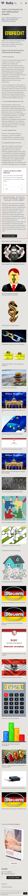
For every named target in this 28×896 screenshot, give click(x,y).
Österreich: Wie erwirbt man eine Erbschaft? (11, 677)
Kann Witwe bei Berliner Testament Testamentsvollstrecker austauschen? (10, 294)
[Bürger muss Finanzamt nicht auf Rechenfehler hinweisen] (14, 614)
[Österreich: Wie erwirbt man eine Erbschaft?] (14, 667)
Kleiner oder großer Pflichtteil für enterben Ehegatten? (14, 522)
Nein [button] (14, 189)
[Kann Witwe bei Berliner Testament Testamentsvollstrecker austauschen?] (14, 280)
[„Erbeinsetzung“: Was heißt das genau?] (14, 311)
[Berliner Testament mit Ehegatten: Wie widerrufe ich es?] (14, 400)
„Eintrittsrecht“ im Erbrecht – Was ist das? (11, 545)
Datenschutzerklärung (4, 894)
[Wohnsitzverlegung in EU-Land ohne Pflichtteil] (14, 424)
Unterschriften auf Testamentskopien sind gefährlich (13, 788)
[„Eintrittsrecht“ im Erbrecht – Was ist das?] (14, 535)
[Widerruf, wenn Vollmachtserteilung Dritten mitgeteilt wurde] (14, 866)
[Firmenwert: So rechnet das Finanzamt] (14, 699)
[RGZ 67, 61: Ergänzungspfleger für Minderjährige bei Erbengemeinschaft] (14, 757)
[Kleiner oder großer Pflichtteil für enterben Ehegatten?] (14, 508)
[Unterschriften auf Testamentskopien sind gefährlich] (14, 778)
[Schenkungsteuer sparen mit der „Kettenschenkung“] (14, 336)
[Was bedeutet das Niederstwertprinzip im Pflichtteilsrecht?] (14, 732)
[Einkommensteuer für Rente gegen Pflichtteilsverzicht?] (14, 799)
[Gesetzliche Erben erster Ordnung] (14, 378)
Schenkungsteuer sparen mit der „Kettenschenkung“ (13, 344)
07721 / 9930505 (19, 200)
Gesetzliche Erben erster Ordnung (9, 387)
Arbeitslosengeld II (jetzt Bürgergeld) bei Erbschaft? (13, 264)
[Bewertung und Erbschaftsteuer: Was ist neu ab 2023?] (14, 593)
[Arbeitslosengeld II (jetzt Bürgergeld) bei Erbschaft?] (14, 253)
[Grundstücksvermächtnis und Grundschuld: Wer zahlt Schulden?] (14, 640)
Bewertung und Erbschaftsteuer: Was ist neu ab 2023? (14, 602)
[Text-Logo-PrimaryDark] (9, 3)
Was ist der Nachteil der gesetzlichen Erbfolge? (12, 491)
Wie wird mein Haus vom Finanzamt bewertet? (12, 581)
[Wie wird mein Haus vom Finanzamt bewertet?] (14, 567)
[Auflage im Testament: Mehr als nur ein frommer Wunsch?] (14, 831)
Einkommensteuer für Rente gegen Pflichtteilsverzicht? (14, 808)
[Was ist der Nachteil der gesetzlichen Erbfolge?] (14, 483)
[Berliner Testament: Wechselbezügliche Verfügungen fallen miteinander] (14, 461)
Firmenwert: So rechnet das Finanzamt (10, 718)
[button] (21, 3)
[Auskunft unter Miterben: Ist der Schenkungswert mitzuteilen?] (14, 355)
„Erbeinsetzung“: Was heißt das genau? (10, 325)
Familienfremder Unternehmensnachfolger (11, 550)
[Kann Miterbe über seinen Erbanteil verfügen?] (14, 442)
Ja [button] (14, 184)
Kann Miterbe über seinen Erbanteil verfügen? (12, 449)
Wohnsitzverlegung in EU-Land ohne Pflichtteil (12, 434)
